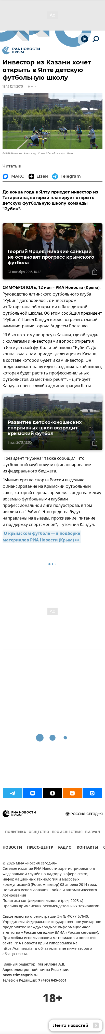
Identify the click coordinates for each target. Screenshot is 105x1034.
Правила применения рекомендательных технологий (51, 906)
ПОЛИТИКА (15, 832)
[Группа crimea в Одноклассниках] (72, 793)
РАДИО (65, 848)
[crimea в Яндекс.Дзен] (52, 793)
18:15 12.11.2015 (13, 86)
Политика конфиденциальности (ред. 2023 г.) (43, 901)
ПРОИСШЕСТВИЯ (67, 832)
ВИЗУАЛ (92, 832)
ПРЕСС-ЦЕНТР (40, 848)
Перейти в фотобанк (60, 153)
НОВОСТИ (12, 848)
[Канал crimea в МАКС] (92, 793)
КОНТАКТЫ (87, 848)
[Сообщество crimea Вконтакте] (32, 793)
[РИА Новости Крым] (21, 50)
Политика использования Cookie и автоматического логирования (50, 893)
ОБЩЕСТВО (39, 832)
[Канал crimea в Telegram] (12, 793)
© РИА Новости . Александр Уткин (24, 153)
